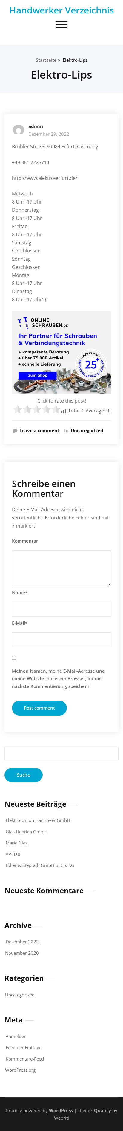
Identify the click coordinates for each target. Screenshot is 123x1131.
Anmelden (16, 1036)
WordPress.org (20, 1070)
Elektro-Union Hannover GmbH (38, 820)
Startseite (46, 60)
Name (19, 592)
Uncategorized (87, 430)
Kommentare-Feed (25, 1059)
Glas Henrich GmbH (26, 832)
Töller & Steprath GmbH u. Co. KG (39, 865)
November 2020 (22, 953)
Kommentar (25, 541)
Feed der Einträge (23, 1047)
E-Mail (19, 623)
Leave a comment (39, 430)
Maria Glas (16, 843)
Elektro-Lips (75, 60)
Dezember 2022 (22, 942)
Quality (102, 1110)
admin (35, 126)
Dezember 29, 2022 (48, 134)
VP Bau (13, 854)
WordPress (61, 1110)
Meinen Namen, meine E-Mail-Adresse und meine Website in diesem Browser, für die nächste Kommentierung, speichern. (58, 678)
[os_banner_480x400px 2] (61, 352)
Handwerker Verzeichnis (61, 10)
